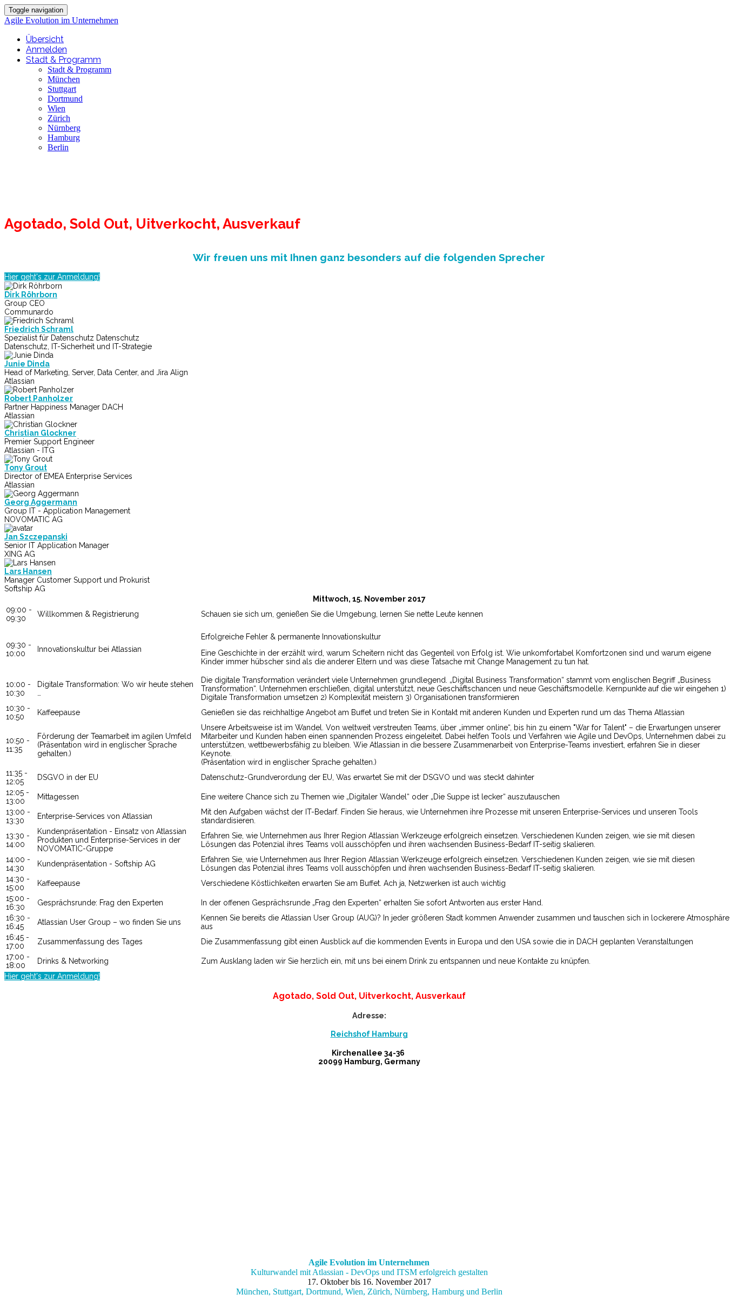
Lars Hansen (28, 571)
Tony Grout (25, 467)
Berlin (58, 147)
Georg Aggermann (40, 502)
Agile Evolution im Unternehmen (61, 20)
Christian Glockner (40, 433)
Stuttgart (62, 89)
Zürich (59, 118)
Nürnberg (64, 127)
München (64, 79)
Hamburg (64, 137)
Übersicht (45, 39)
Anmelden (46, 49)
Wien (56, 108)
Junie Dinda (27, 363)
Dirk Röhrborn (30, 294)
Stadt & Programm (63, 60)
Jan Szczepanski (36, 536)
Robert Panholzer (38, 398)
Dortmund (65, 98)
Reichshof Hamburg (369, 1034)
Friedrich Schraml (38, 329)
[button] (52, 276)
